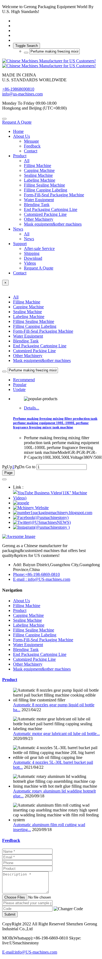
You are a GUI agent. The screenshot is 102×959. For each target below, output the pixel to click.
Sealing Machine (27, 311)
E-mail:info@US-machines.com (29, 952)
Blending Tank (26, 341)
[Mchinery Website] (31, 507)
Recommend (24, 379)
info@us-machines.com (22, 94)
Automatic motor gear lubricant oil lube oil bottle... (56, 733)
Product (9, 679)
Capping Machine (28, 306)
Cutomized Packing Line (34, 350)
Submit (10, 914)
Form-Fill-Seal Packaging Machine (43, 331)
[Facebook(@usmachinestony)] (41, 517)
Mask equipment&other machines (42, 360)
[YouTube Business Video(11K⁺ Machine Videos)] (56, 498)
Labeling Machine (28, 316)
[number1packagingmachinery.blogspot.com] (52, 512)
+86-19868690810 (18, 89)
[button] (68, 908)
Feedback (11, 840)
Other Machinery (27, 355)
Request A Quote (17, 122)
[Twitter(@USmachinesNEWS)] (42, 522)
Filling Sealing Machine (33, 321)
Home (18, 131)
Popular (19, 384)
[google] (21, 503)
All (26, 160)
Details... (31, 408)
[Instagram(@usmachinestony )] (41, 527)
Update (19, 389)
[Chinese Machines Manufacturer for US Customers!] (51, 63)
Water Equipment (28, 336)
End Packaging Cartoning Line (39, 346)
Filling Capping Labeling (34, 326)
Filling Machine (26, 302)
